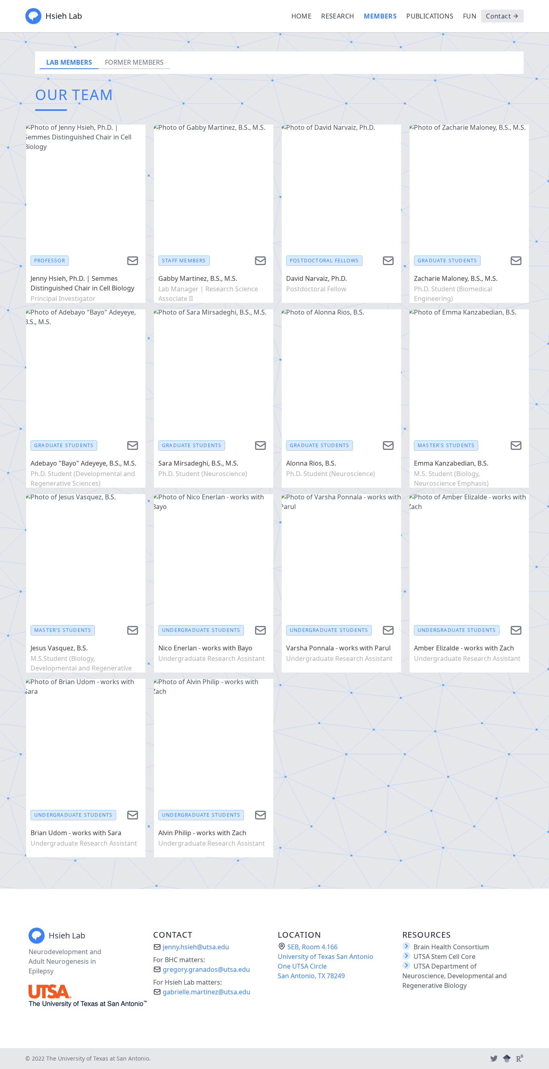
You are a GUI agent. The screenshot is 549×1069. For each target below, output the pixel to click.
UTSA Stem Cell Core (444, 956)
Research (337, 16)
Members (380, 16)
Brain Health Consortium (451, 946)
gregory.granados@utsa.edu (206, 969)
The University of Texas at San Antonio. (98, 1058)
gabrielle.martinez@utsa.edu (206, 991)
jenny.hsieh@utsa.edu (196, 946)
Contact (498, 16)
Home (301, 16)
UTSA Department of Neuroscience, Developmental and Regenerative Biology (454, 976)
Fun (469, 16)
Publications (429, 16)
